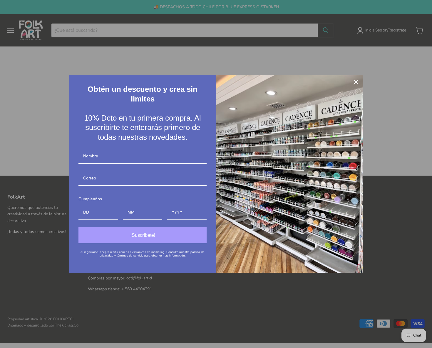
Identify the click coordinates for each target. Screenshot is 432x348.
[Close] (356, 82)
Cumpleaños (90, 199)
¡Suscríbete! (142, 235)
